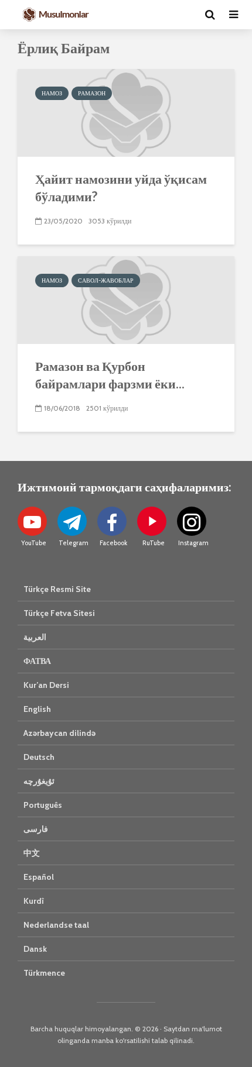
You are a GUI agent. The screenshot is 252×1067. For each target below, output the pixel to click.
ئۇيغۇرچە (39, 781)
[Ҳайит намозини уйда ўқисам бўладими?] (126, 112)
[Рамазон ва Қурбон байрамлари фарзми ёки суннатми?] (126, 299)
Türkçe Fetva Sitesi (59, 613)
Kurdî (33, 901)
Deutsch (39, 757)
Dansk (35, 949)
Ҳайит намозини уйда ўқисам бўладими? (121, 187)
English (37, 709)
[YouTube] (32, 521)
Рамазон (91, 93)
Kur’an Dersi (46, 685)
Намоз (52, 93)
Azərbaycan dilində (59, 733)
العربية (34, 637)
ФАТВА (37, 661)
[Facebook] (112, 521)
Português (42, 805)
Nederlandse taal (56, 925)
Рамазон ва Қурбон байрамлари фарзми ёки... (110, 374)
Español (38, 877)
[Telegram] (72, 521)
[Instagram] (191, 521)
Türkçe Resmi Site (57, 589)
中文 (31, 853)
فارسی (35, 829)
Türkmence (44, 973)
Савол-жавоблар (106, 280)
